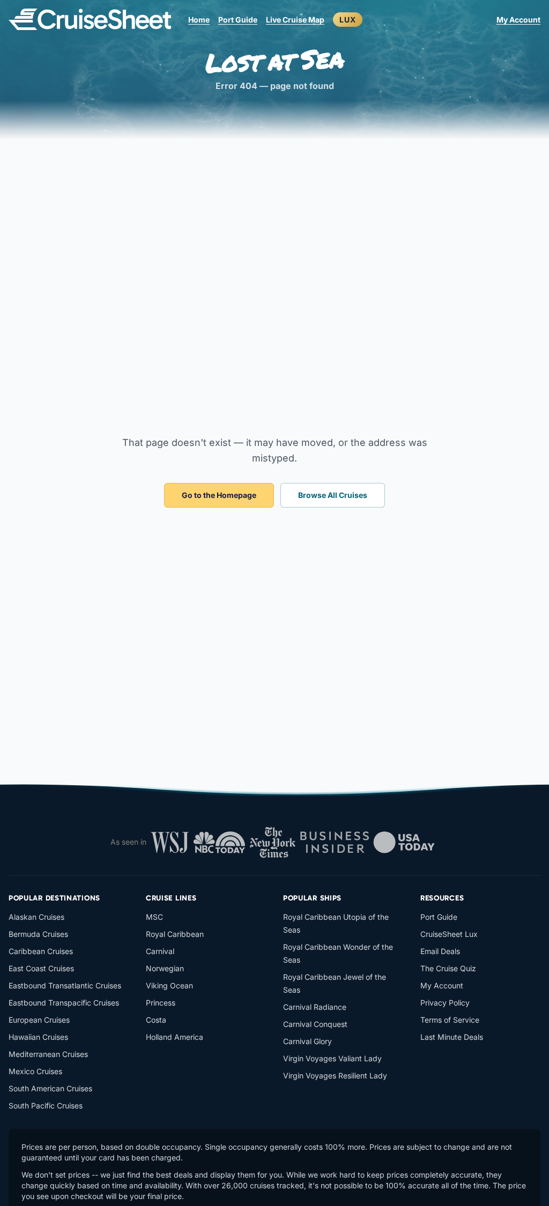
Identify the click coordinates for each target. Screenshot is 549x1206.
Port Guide (237, 19)
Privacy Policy (445, 1002)
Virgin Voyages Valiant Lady (332, 1058)
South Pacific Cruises (46, 1105)
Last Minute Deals (451, 1036)
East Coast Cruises (41, 968)
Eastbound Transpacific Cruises (64, 1002)
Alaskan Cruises (36, 916)
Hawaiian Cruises (38, 1036)
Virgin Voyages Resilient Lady (335, 1075)
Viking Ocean (169, 985)
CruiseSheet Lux (449, 934)
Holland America (174, 1036)
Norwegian (165, 968)
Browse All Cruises (332, 495)
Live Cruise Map (295, 19)
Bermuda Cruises (38, 934)
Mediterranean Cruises (48, 1054)
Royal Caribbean (175, 934)
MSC (154, 916)
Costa (156, 1019)
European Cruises (39, 1019)
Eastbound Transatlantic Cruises (65, 985)
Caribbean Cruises (41, 951)
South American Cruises (50, 1088)
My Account (518, 19)
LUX (347, 19)
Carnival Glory (307, 1041)
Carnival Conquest (315, 1024)
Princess (160, 1002)
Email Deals (440, 951)
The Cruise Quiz (448, 968)
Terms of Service (449, 1019)
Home (199, 19)
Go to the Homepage (219, 495)
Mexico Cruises (35, 1071)
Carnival (160, 951)
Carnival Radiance (314, 1006)
